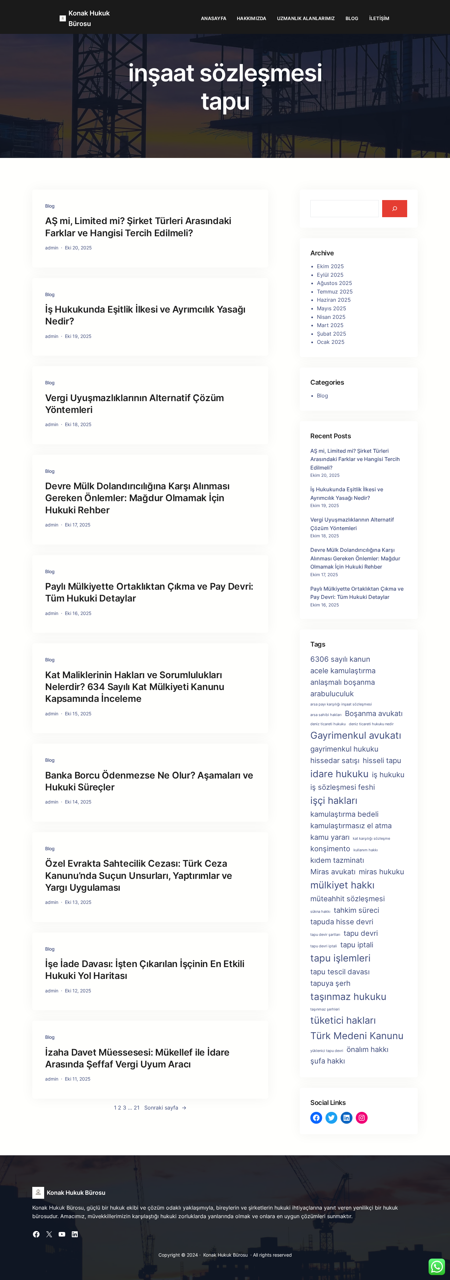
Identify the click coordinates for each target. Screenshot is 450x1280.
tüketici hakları (343, 1020)
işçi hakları (333, 800)
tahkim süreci (356, 910)
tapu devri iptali (323, 946)
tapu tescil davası (340, 971)
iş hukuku (388, 774)
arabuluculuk (332, 693)
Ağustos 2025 (334, 283)
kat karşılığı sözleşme (371, 838)
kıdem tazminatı (337, 860)
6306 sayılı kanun (340, 659)
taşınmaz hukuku (348, 996)
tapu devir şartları (325, 935)
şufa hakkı (327, 1061)
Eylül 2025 (330, 274)
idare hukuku (339, 774)
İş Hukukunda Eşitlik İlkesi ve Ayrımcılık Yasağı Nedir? (145, 315)
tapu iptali (356, 944)
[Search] (394, 208)
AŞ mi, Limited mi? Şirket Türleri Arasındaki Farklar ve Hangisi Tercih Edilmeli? (138, 226)
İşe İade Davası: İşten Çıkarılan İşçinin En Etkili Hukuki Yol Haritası (144, 969)
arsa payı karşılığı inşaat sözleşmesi (341, 704)
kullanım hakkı (365, 850)
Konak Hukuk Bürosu (76, 1192)
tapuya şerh (330, 983)
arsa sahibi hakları (326, 715)
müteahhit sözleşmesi (347, 898)
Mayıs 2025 (331, 308)
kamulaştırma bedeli (344, 814)
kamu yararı (330, 837)
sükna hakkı (320, 911)
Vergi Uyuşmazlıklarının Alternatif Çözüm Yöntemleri (134, 403)
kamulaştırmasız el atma (351, 825)
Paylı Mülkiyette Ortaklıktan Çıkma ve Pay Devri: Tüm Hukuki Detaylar (149, 592)
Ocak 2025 (331, 342)
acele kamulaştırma (343, 670)
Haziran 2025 (334, 299)
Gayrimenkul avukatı (355, 735)
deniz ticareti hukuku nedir (371, 724)
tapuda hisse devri (341, 921)
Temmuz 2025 (335, 291)
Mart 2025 (330, 325)
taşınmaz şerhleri (325, 1009)
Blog (50, 206)
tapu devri (361, 933)
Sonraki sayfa (165, 1107)
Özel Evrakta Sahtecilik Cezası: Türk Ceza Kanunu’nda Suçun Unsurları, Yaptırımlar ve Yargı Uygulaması (138, 875)
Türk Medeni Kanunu (357, 1035)
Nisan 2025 (331, 317)
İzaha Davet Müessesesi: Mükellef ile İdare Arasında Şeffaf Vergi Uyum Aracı (137, 1058)
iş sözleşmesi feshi (342, 787)
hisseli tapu (382, 760)
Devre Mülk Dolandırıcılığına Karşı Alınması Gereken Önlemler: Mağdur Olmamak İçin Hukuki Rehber (137, 498)
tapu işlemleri (340, 958)
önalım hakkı (367, 1049)
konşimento (330, 848)
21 (136, 1107)
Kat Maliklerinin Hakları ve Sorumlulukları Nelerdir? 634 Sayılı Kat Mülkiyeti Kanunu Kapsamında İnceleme (134, 686)
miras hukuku (381, 871)
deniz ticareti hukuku (328, 724)
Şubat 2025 (331, 333)
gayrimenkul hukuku (344, 749)
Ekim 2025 (330, 266)
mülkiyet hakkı (342, 885)
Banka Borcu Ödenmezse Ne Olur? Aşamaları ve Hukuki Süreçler (149, 781)
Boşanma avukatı (374, 713)
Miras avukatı (332, 871)
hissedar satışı (334, 760)
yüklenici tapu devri (326, 1051)
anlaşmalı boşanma (342, 682)
